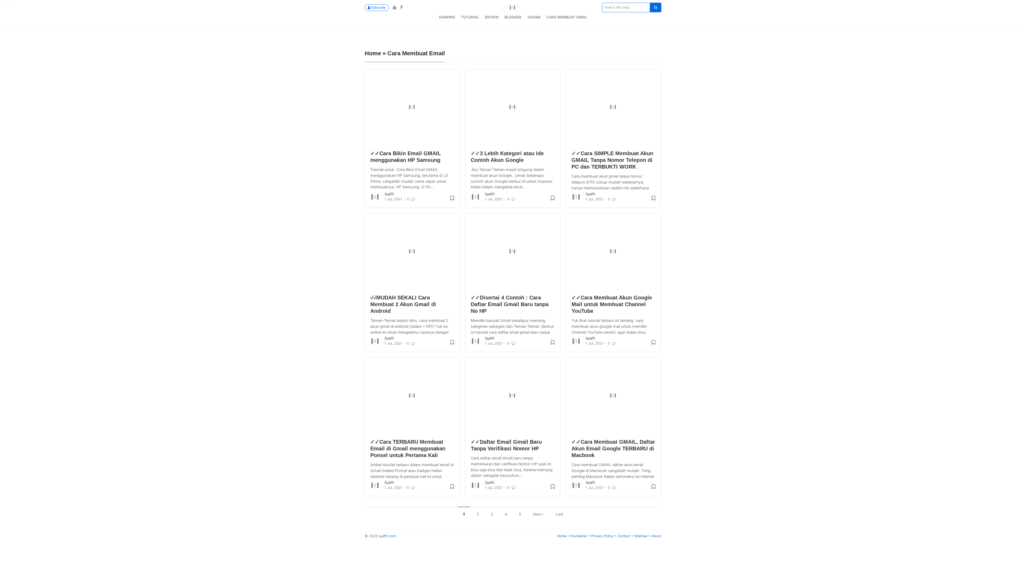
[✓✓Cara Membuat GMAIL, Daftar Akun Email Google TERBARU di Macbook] (613, 396)
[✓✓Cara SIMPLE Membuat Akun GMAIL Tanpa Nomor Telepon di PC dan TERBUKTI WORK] (613, 107)
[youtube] (394, 7)
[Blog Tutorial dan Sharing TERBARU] (513, 7)
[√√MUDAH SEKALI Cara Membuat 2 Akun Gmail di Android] (412, 251)
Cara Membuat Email (566, 17)
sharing (447, 17)
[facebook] (400, 7)
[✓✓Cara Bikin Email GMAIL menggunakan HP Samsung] (412, 107)
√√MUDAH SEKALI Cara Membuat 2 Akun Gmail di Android (403, 304)
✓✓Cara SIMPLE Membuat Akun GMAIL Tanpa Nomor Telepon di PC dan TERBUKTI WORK (612, 160)
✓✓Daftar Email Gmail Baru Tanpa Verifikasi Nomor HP (506, 445)
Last (559, 514)
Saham (534, 17)
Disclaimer (579, 536)
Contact (624, 536)
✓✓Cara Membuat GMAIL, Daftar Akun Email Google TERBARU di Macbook (613, 448)
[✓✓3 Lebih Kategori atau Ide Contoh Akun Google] (512, 107)
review (492, 17)
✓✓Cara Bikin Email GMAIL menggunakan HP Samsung (405, 156)
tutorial (470, 17)
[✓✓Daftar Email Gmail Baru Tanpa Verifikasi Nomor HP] (512, 396)
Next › (538, 514)
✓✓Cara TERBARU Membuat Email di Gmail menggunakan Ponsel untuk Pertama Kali (407, 448)
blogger (512, 17)
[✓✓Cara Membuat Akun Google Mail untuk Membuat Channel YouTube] (613, 251)
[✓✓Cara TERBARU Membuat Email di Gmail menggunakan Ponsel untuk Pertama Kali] (412, 396)
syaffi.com (387, 536)
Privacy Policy (603, 536)
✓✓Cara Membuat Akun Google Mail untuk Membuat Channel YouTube (612, 304)
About (656, 536)
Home (562, 536)
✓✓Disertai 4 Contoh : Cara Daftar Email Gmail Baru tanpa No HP (510, 304)
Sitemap (641, 536)
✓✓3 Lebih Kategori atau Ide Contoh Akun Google (507, 156)
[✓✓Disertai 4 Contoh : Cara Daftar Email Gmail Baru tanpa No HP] (512, 251)
